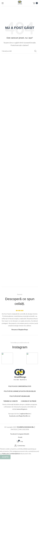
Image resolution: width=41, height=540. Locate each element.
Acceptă (5, 457)
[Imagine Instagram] (7, 358)
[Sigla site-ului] (19, 3)
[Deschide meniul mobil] (3, 3)
